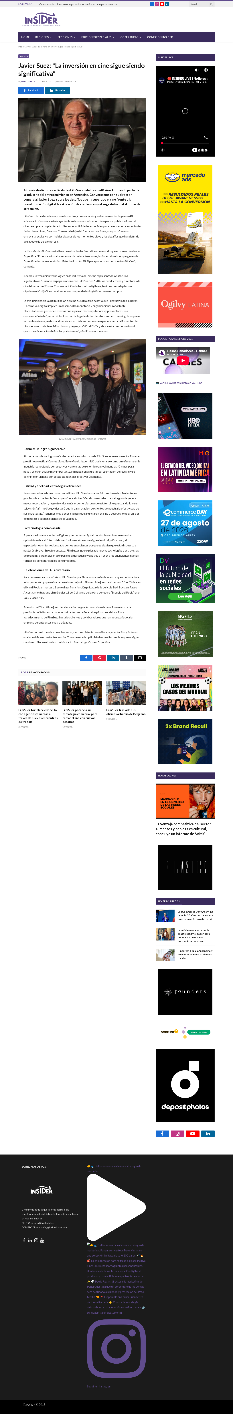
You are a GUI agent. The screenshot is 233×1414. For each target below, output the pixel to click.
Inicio (21, 46)
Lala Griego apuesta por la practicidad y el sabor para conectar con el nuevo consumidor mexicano (194, 935)
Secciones (65, 37)
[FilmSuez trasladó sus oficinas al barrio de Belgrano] (126, 693)
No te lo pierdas (169, 901)
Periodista (28, 81)
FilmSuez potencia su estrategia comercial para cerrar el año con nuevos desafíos (79, 715)
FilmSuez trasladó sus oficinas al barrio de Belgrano (126, 712)
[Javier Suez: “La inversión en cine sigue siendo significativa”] (82, 140)
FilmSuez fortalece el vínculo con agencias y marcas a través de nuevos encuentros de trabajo (38, 715)
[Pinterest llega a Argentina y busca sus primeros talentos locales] (165, 955)
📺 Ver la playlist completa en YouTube (179, 382)
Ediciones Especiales (96, 37)
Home (25, 37)
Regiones (42, 37)
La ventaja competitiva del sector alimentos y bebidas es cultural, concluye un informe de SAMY (183, 829)
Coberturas (129, 37)
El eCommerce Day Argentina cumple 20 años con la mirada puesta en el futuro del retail (195, 915)
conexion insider (160, 37)
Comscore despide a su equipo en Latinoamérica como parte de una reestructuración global (80, 4)
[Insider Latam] (41, 19)
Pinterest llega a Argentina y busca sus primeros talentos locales (195, 954)
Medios (24, 56)
